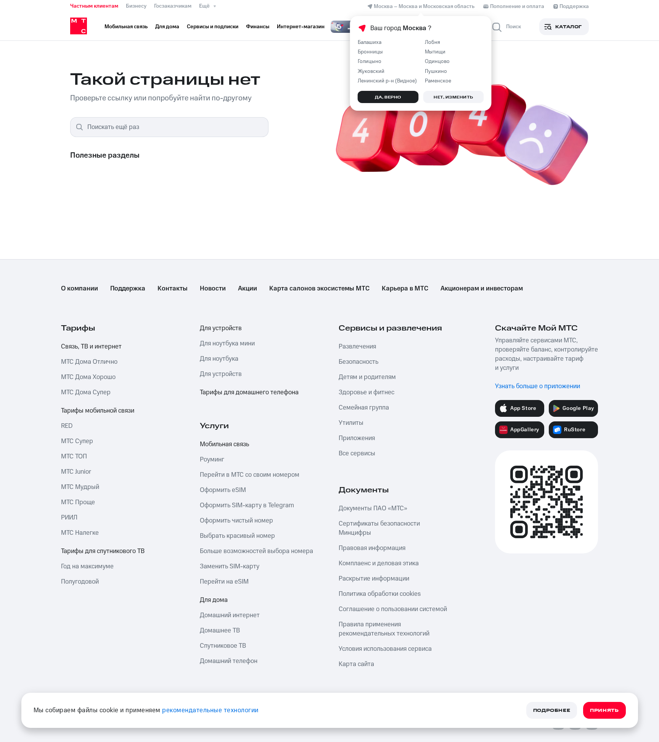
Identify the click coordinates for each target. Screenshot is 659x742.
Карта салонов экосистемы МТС (319, 288)
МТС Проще (78, 502)
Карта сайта (356, 664)
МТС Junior (76, 471)
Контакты (173, 288)
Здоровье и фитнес (366, 392)
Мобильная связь (224, 444)
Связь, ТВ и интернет (91, 346)
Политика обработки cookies (380, 593)
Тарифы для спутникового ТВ (103, 551)
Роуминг (212, 459)
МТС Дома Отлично (89, 361)
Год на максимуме (87, 566)
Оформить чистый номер (236, 520)
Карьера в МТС (405, 288)
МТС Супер (77, 441)
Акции (247, 288)
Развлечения (357, 346)
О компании (79, 288)
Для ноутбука (219, 358)
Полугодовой (80, 581)
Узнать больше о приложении (537, 386)
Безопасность (358, 361)
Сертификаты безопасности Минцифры (379, 528)
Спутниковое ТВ (223, 645)
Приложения (357, 438)
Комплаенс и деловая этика (379, 563)
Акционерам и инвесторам (481, 288)
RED (66, 426)
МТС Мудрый (80, 487)
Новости (213, 288)
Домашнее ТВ (220, 630)
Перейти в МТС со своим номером (249, 474)
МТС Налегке (80, 532)
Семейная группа (364, 407)
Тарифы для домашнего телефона (249, 392)
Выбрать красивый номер (237, 535)
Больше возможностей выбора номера (256, 551)
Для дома (214, 600)
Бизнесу (136, 6)
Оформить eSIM (223, 490)
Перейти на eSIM (224, 581)
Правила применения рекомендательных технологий (384, 629)
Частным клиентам (94, 6)
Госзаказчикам (172, 6)
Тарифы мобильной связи (97, 410)
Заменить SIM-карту (229, 566)
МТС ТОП (74, 456)
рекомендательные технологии (210, 710)
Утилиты (351, 422)
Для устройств (221, 328)
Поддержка (127, 288)
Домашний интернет (230, 615)
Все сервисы (357, 453)
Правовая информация (372, 548)
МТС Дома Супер (86, 392)
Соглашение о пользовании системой (393, 609)
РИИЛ (69, 517)
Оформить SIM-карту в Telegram (247, 505)
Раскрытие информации (374, 578)
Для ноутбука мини (227, 343)
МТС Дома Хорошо (88, 377)
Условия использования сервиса (385, 648)
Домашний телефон (228, 661)
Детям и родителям (367, 377)
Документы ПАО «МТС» (373, 508)
